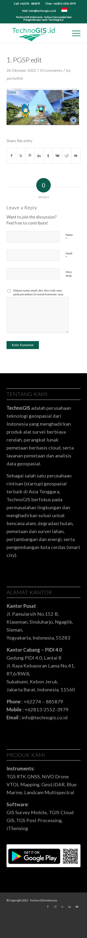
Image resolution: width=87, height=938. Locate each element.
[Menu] (73, 33)
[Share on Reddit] (66, 155)
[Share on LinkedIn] (39, 155)
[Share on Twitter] (20, 155)
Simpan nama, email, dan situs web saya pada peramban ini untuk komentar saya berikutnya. (38, 294)
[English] (64, 10)
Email (69, 255)
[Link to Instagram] (55, 906)
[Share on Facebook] (11, 155)
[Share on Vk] (57, 155)
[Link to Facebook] (47, 906)
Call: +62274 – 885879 (27, 3)
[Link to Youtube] (76, 906)
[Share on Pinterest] (29, 155)
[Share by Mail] (75, 155)
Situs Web (69, 273)
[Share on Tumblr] (48, 155)
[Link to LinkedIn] (69, 906)
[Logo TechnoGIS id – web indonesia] (36, 33)
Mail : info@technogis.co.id (39, 10)
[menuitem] (27, 3)
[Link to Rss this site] (62, 906)
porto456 (15, 78)
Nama (69, 237)
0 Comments (51, 70)
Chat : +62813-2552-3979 (60, 3)
